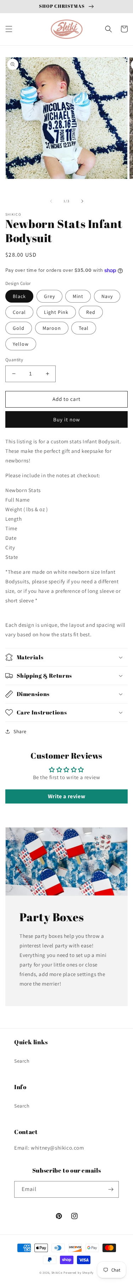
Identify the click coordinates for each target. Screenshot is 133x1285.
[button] (9, 29)
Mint (78, 296)
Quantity (14, 360)
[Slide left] (51, 201)
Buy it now (66, 419)
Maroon (52, 328)
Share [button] (20, 731)
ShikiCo (57, 1272)
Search (22, 1061)
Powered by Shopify (78, 1272)
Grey (49, 296)
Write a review (66, 796)
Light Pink (56, 312)
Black (19, 296)
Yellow (21, 344)
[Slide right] (82, 201)
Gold (18, 328)
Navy (107, 296)
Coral (19, 312)
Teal (84, 328)
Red (90, 312)
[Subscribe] (110, 1189)
